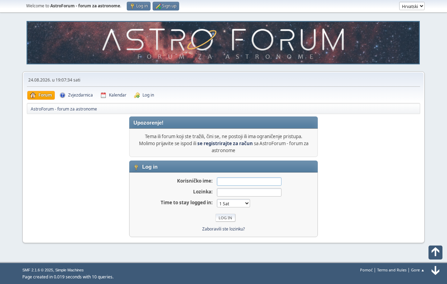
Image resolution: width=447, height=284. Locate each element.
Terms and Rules (391, 269)
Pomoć (366, 269)
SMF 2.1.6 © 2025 (37, 270)
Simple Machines (69, 270)
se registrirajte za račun (225, 143)
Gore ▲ (418, 269)
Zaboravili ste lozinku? (223, 229)
